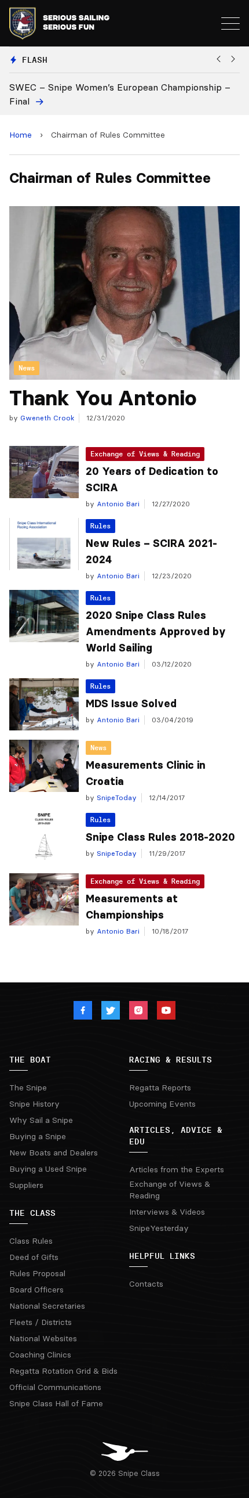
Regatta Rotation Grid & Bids (63, 1371)
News (98, 747)
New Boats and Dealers (53, 1152)
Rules (100, 525)
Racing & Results (170, 1059)
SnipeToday (115, 797)
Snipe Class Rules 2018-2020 (160, 837)
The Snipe (28, 1087)
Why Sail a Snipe (41, 1120)
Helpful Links (162, 1256)
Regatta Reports (160, 1087)
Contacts (146, 1284)
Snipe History (34, 1104)
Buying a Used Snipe (48, 1169)
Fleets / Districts (40, 1322)
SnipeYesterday (159, 1228)
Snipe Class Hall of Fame (56, 1403)
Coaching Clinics (40, 1354)
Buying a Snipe (37, 1136)
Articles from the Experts (176, 1169)
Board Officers (36, 1289)
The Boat (30, 1059)
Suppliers (26, 1185)
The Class (32, 1213)
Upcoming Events (162, 1104)
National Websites (43, 1338)
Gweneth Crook (46, 417)
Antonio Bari (117, 503)
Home (20, 134)
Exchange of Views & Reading (145, 453)
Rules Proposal (37, 1273)
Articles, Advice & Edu (175, 1136)
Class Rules (31, 1241)
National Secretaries (47, 1306)
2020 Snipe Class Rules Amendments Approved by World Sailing (156, 631)
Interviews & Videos (167, 1212)
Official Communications (55, 1387)
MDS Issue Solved (131, 703)
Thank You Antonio (103, 398)
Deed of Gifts (33, 1257)
